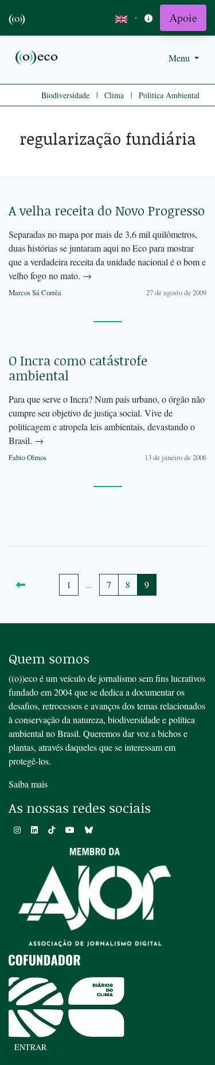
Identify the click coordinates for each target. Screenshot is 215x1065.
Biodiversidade (65, 95)
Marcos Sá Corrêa (35, 292)
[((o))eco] (37, 57)
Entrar (30, 1046)
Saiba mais (28, 784)
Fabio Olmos (27, 457)
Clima (114, 95)
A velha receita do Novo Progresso (107, 210)
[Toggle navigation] (148, 18)
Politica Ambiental (169, 95)
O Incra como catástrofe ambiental (78, 368)
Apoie (183, 17)
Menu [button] (180, 58)
